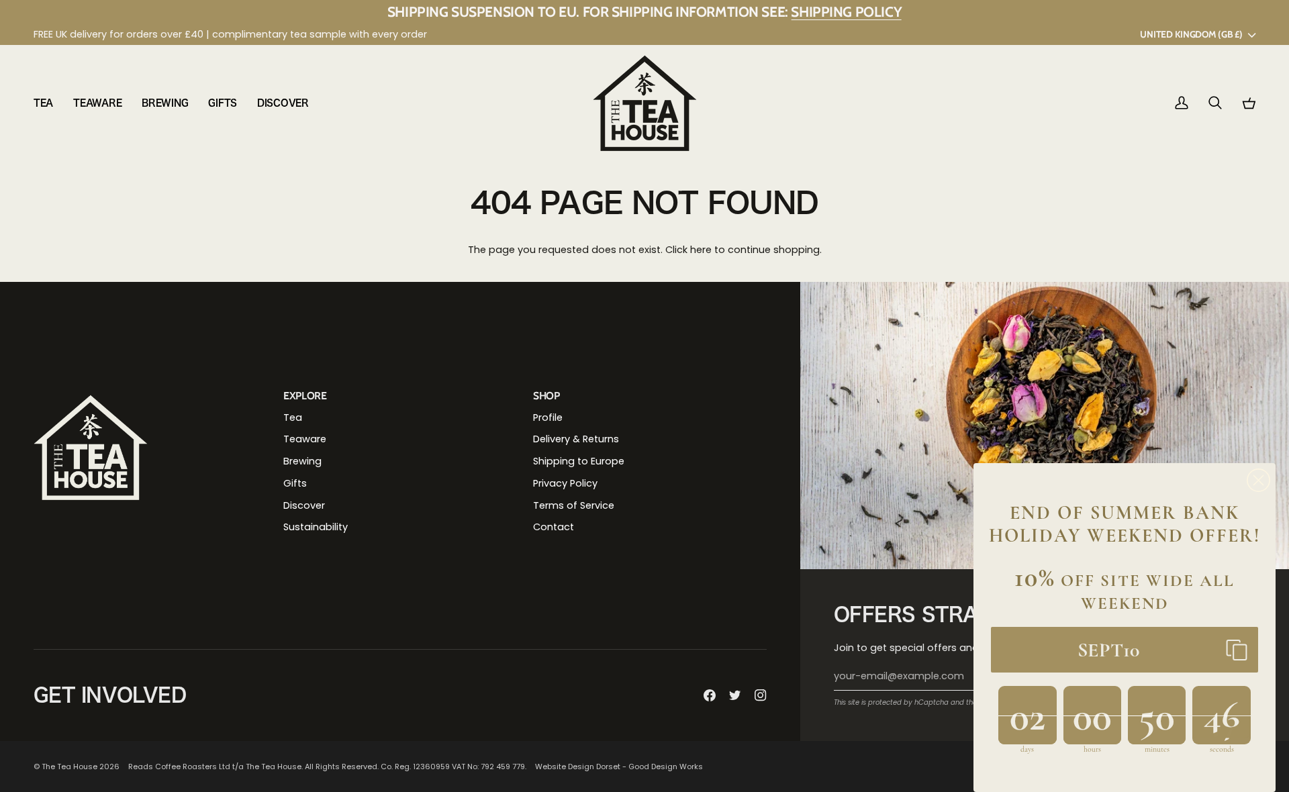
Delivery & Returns (576, 439)
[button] (48, 103)
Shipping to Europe (578, 461)
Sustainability (315, 527)
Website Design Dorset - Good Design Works (619, 766)
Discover (304, 505)
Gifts (295, 483)
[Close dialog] (1258, 480)
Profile (548, 417)
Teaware (304, 439)
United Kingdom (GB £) (1191, 34)
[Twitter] (735, 695)
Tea (292, 417)
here (701, 249)
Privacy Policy (565, 483)
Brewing (302, 461)
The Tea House (69, 766)
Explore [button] (305, 395)
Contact (553, 527)
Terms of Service (573, 505)
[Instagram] (761, 695)
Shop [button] (546, 395)
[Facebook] (710, 695)
